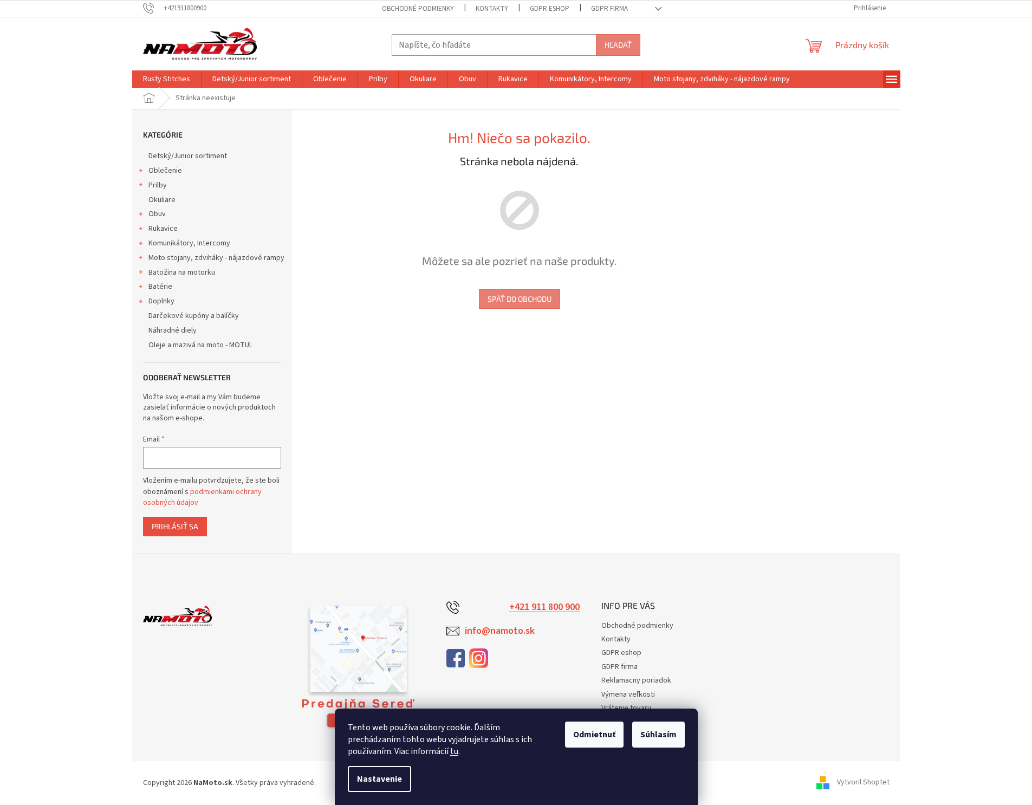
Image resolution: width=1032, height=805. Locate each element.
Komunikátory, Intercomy (189, 243)
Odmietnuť (594, 735)
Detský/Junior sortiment (187, 156)
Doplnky (161, 301)
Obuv (157, 214)
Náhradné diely (172, 330)
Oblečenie (165, 170)
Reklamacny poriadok (636, 680)
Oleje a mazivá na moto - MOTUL (200, 345)
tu (454, 751)
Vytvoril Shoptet (863, 782)
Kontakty (492, 9)
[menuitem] (166, 79)
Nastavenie (379, 779)
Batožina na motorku (181, 272)
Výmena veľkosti (628, 694)
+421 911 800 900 (544, 607)
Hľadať (618, 44)
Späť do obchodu (519, 298)
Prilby (157, 185)
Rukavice (163, 228)
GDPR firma (609, 9)
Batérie (160, 286)
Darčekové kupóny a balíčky (193, 315)
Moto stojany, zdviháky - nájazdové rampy (216, 257)
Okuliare (162, 199)
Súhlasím (658, 735)
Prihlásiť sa (175, 526)
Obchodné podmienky (418, 9)
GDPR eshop (549, 9)
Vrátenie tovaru (626, 708)
